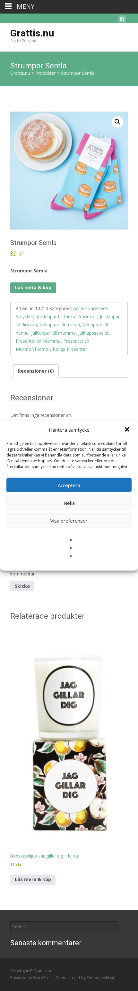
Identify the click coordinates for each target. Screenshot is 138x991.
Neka (69, 502)
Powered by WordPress (32, 977)
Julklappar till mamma (53, 333)
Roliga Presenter (70, 349)
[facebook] (122, 20)
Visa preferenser (69, 520)
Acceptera (69, 485)
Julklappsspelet (93, 333)
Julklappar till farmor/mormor (67, 316)
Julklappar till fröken (59, 324)
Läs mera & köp (33, 287)
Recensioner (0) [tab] (36, 371)
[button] (128, 430)
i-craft (75, 977)
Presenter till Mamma (38, 341)
